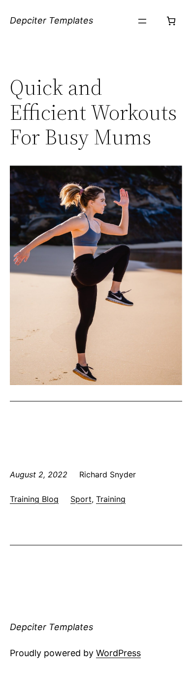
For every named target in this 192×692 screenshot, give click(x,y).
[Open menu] (142, 21)
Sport (81, 499)
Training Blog (34, 499)
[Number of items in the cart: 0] (171, 21)
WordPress (118, 653)
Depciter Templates (51, 20)
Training (111, 499)
